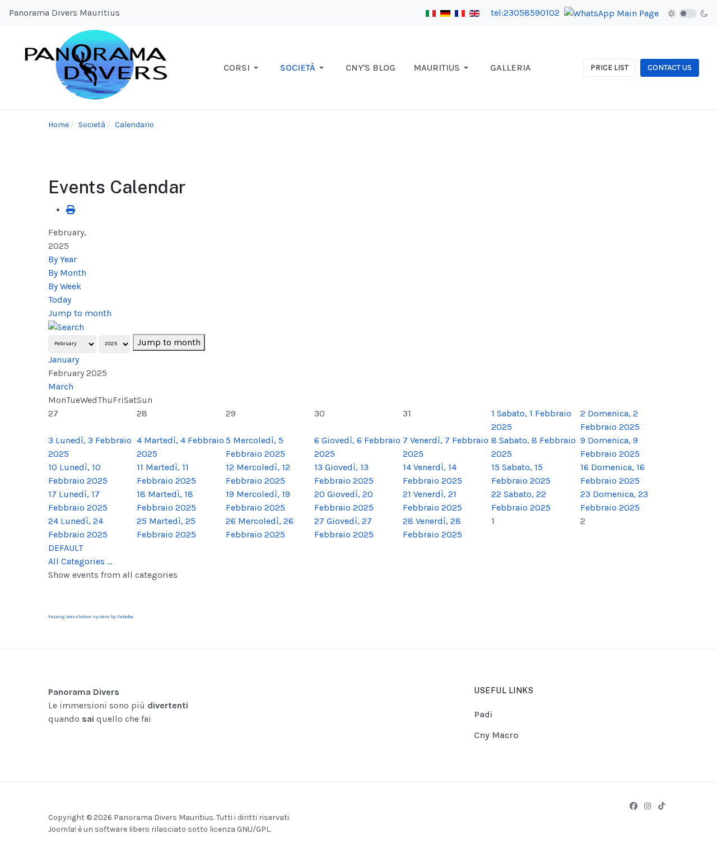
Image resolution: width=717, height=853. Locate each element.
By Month (67, 272)
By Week (64, 286)
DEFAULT (65, 548)
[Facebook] (633, 806)
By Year (62, 259)
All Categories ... (80, 561)
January (63, 359)
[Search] (66, 326)
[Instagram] (647, 806)
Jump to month (79, 313)
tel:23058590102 (525, 12)
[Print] (70, 210)
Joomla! (62, 829)
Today (59, 299)
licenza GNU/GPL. (240, 829)
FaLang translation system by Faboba (90, 616)
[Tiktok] (661, 806)
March (60, 386)
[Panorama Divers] (97, 67)
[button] (243, 67)
